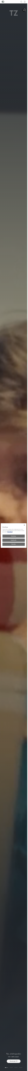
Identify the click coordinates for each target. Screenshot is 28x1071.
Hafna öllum (13, 544)
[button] (6, 2)
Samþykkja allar (13, 540)
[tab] (6, 1067)
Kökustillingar (13, 536)
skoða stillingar (10, 531)
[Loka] (24, 525)
